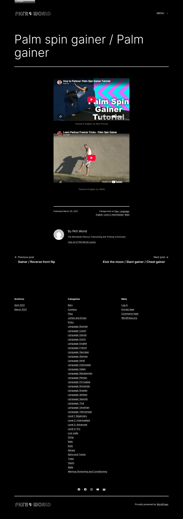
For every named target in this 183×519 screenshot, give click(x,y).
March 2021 (20, 309)
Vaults (71, 463)
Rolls (70, 446)
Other (71, 437)
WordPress (162, 504)
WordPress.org (129, 318)
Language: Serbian (77, 394)
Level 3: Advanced (77, 424)
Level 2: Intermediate (113, 214)
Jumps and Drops (77, 318)
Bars (70, 305)
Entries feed (127, 309)
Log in (124, 305)
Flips (116, 211)
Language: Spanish (78, 399)
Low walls (73, 433)
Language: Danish (77, 335)
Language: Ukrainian (78, 407)
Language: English (77, 343)
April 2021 (19, 305)
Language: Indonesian (79, 365)
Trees (71, 458)
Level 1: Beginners (77, 416)
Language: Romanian (79, 386)
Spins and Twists (77, 454)
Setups (71, 450)
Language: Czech (77, 330)
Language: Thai (76, 403)
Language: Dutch (77, 339)
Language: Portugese (79, 382)
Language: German (78, 356)
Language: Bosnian (78, 326)
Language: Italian (77, 369)
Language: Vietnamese (80, 411)
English (20, 1)
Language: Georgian (78, 352)
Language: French (77, 347)
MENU (160, 13)
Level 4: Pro (74, 429)
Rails (70, 441)
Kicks (71, 322)
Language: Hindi (76, 360)
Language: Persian (77, 377)
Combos (72, 309)
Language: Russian (78, 390)
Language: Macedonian (80, 373)
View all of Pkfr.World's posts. (82, 242)
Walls (127, 214)
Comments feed (129, 313)
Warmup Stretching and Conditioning (87, 471)
